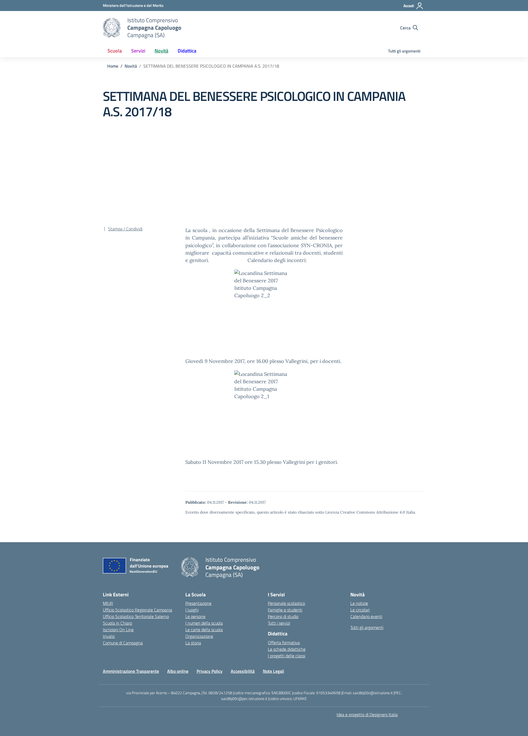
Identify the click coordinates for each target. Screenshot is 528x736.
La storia (193, 642)
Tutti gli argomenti (404, 51)
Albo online (177, 671)
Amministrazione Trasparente (131, 671)
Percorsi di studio (283, 616)
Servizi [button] (138, 50)
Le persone (195, 616)
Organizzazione (199, 636)
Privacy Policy (209, 671)
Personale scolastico (286, 603)
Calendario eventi (366, 616)
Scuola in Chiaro (117, 623)
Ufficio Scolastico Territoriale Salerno (136, 616)
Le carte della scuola (204, 629)
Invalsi (109, 636)
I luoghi (192, 610)
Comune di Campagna (123, 642)
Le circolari (360, 610)
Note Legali (273, 671)
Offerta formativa (284, 642)
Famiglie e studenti (285, 610)
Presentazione (198, 603)
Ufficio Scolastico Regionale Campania (137, 610)
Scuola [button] (115, 50)
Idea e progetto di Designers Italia (367, 714)
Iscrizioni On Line (118, 629)
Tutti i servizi (279, 623)
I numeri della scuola (204, 623)
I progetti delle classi (286, 655)
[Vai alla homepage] (111, 28)
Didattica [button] (187, 50)
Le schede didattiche (287, 649)
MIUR (108, 603)
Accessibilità (243, 671)
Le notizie (359, 603)
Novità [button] (161, 50)
